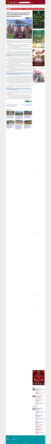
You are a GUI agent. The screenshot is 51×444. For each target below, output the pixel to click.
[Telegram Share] (29, 18)
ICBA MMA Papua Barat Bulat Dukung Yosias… (39, 409)
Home (7, 438)
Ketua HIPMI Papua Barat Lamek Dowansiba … (39, 393)
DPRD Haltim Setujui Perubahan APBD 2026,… (39, 423)
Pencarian (31, 2)
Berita (36, 410)
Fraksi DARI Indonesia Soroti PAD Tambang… (39, 412)
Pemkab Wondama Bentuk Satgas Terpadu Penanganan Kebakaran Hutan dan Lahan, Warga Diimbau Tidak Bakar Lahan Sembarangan (19, 117)
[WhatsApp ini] (31, 18)
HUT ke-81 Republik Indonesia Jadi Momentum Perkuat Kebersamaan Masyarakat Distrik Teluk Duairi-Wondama (28, 116)
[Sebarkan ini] (26, 18)
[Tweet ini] (27, 18)
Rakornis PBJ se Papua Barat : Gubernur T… (39, 403)
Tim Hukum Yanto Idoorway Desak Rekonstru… (39, 426)
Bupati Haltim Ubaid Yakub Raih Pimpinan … (39, 433)
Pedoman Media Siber (15, 439)
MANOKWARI (38, 417)
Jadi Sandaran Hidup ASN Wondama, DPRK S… (38, 397)
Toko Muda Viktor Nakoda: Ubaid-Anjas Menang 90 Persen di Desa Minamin (26, 104)
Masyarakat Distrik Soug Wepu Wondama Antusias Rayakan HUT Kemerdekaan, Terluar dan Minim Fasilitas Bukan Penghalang (27, 126)
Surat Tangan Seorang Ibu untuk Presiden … (39, 419)
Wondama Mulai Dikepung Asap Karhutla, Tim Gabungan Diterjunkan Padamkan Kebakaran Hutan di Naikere (10, 116)
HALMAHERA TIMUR (39, 410)
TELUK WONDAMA (39, 388)
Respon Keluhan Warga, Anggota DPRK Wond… (39, 390)
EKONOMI (36, 388)
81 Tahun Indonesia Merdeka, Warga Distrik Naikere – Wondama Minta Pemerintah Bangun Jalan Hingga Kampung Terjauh (10, 126)
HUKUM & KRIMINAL (37, 424)
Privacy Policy (8, 439)
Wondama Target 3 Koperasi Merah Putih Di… (39, 400)
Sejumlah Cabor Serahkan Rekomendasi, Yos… (38, 416)
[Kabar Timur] (12, 2)
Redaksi (14, 438)
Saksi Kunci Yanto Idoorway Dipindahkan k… (39, 429)
